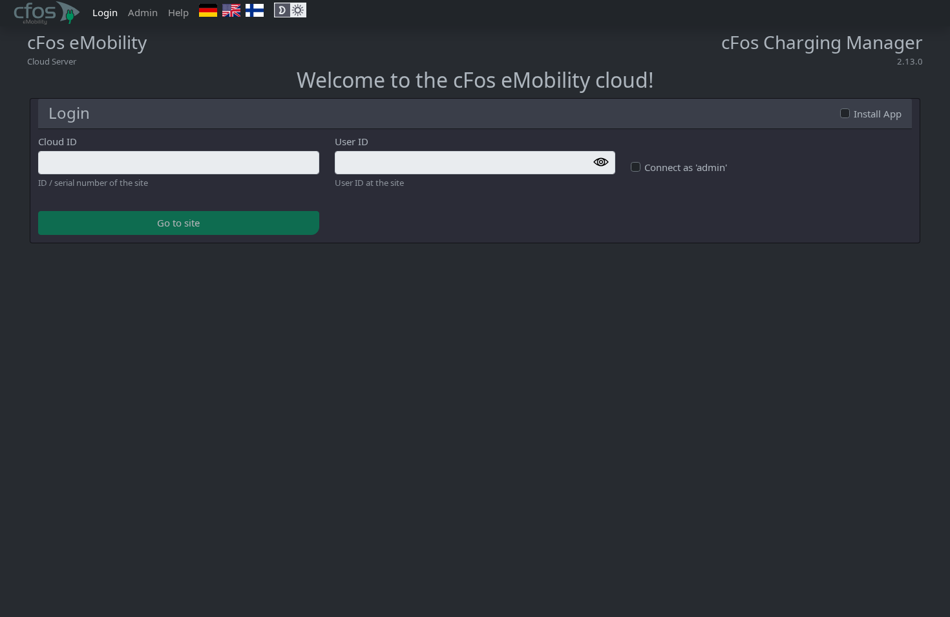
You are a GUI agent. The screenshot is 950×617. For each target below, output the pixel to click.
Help (178, 12)
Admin (143, 12)
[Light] (298, 10)
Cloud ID (57, 141)
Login (107, 12)
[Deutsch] (208, 10)
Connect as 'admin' (685, 167)
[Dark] (282, 10)
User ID (351, 141)
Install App (878, 113)
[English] (231, 10)
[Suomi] (255, 10)
